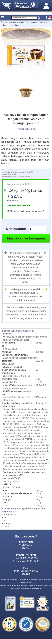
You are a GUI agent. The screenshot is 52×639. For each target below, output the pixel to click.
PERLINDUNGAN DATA (26, 571)
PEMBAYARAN (26, 545)
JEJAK (26, 568)
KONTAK (26, 548)
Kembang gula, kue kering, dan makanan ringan (23, 22)
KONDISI (26, 574)
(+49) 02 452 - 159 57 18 (26, 558)
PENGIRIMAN (26, 542)
